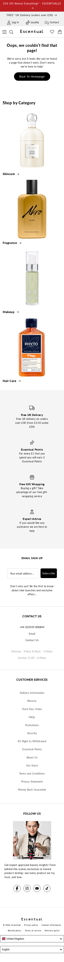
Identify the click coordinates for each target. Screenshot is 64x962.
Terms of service (33, 930)
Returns (32, 700)
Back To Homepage (32, 76)
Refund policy (14, 930)
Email (32, 633)
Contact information (51, 925)
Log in (15, 22)
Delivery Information (32, 692)
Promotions (32, 725)
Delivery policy (52, 930)
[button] (4, 31)
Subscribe (48, 573)
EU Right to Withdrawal (32, 741)
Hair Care (10, 381)
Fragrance (10, 243)
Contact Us (32, 640)
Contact (54, 22)
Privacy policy (31, 925)
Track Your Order (32, 709)
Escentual (16, 925)
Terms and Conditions (32, 773)
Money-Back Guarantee (32, 789)
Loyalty (35, 22)
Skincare (9, 174)
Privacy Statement (32, 781)
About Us (32, 757)
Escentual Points (32, 749)
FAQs (32, 717)
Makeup (9, 312)
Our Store (32, 765)
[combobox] (32, 938)
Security (32, 733)
